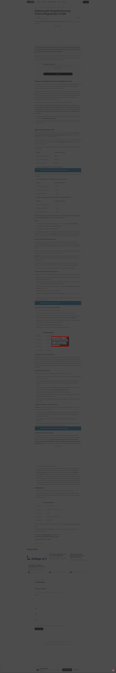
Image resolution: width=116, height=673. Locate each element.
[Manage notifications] (113, 670)
